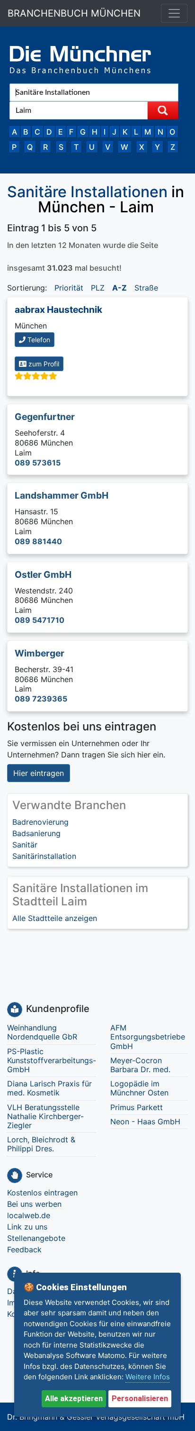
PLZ (98, 287)
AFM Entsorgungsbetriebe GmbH (147, 1036)
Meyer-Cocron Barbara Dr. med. (140, 1065)
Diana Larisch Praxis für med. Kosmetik (49, 1088)
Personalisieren (140, 1398)
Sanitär (24, 844)
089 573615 (38, 462)
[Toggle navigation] (174, 13)
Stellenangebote (36, 1238)
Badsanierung (36, 833)
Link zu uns (27, 1226)
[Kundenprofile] (14, 1009)
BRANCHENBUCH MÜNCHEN (74, 13)
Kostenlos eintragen (42, 1192)
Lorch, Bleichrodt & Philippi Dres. (41, 1144)
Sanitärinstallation (44, 856)
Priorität (68, 287)
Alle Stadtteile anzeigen (54, 918)
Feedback (24, 1249)
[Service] (14, 1175)
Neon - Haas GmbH (145, 1121)
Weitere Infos (147, 1376)
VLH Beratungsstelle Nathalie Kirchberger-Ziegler (45, 1116)
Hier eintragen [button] (38, 773)
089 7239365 (41, 698)
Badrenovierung (40, 822)
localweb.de (28, 1215)
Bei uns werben (34, 1204)
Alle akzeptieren (74, 1398)
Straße (146, 287)
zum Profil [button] (43, 364)
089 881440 (38, 541)
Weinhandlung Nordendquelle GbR (42, 1032)
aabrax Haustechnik (58, 309)
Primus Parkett (136, 1107)
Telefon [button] (38, 340)
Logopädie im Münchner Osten (139, 1088)
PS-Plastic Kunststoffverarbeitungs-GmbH (51, 1060)
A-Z (119, 287)
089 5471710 (39, 620)
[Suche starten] (162, 110)
